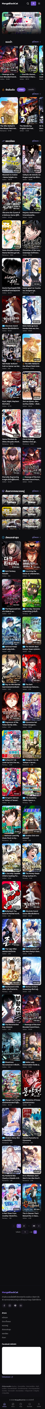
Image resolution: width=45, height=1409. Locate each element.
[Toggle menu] (39, 4)
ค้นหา (4, 1337)
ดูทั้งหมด (35, 42)
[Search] (28, 4)
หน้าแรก (5, 1317)
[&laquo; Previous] (14, 1226)
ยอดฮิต (31, 89)
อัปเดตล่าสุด (6, 1329)
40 (34, 1226)
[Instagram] (10, 1305)
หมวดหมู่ (5, 1325)
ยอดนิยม (5, 1333)
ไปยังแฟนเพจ (6, 1377)
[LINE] (15, 1305)
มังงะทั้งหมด (6, 1321)
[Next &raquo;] (39, 1226)
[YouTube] (20, 1305)
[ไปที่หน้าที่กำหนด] (35, 1232)
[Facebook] (4, 1305)
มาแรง (21, 89)
